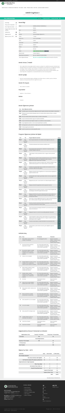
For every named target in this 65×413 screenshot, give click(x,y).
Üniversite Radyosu (27, 389)
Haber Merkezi (27, 393)
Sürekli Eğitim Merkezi (28, 390)
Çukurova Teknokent (27, 395)
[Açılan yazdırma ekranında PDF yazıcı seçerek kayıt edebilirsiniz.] (60, 18)
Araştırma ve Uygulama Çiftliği (29, 392)
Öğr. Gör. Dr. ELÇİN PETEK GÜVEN (39, 57)
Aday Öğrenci (15, 0)
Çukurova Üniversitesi (8, 0)
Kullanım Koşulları (7, 410)
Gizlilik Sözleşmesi (14, 410)
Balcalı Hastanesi (27, 387)
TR (57, 0)
